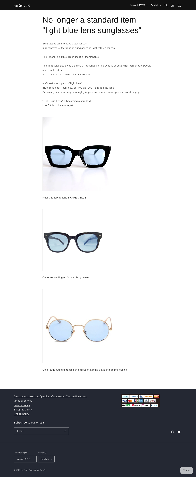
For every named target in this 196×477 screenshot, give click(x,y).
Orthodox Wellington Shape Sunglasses (65, 277)
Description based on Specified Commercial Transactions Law (50, 396)
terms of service (23, 400)
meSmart (24, 470)
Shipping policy (23, 409)
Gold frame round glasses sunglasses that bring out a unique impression (84, 369)
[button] (166, 5)
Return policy (21, 414)
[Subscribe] (65, 431)
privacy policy (22, 405)
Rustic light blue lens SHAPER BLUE (64, 197)
